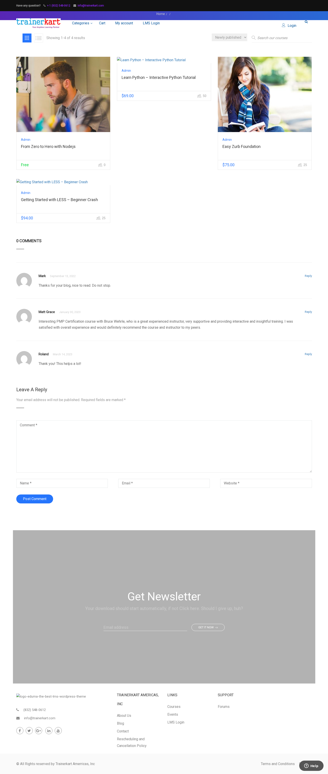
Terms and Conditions (278, 764)
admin (25, 139)
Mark (42, 276)
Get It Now (206, 627)
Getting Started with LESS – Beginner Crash (59, 199)
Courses (174, 707)
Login (292, 25)
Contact (123, 731)
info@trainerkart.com (91, 5)
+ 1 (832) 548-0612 (58, 5)
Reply (308, 276)
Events (172, 714)
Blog (120, 723)
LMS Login (151, 23)
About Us (124, 715)
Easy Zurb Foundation (241, 146)
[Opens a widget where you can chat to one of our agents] (311, 766)
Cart (102, 23)
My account (124, 23)
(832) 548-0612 (34, 710)
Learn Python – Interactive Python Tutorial (159, 77)
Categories (80, 23)
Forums (224, 707)
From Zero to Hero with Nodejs (48, 146)
